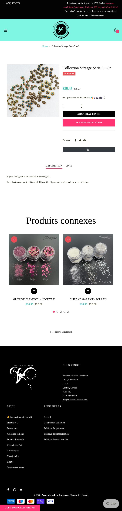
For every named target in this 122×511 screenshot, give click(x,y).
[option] (34, 273)
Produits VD (12, 423)
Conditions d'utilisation (54, 423)
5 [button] (68, 312)
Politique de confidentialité (56, 439)
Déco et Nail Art (14, 445)
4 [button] (64, 312)
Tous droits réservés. (79, 495)
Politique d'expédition (54, 428)
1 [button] (54, 312)
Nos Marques (13, 451)
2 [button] (57, 312)
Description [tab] (54, 165)
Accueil (47, 417)
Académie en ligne (15, 434)
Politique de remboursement (56, 434)
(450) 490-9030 (70, 396)
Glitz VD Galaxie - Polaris (88, 299)
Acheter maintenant (89, 122)
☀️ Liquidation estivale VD (19, 417)
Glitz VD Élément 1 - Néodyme (34, 299)
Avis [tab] (69, 165)
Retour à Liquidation (62, 332)
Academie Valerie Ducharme (55, 495)
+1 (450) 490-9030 (11, 3)
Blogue (10, 462)
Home (45, 46)
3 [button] (61, 312)
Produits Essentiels (15, 439)
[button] (89, 97)
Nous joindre (13, 456)
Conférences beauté (15, 467)
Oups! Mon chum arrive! (20, 508)
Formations (12, 428)
